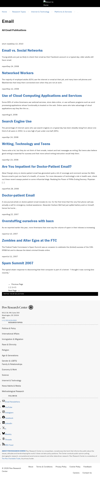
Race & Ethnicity (9, 344)
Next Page (14, 290)
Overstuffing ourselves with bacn (28, 221)
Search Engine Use (17, 121)
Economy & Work (9, 369)
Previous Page (15, 284)
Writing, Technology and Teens (26, 144)
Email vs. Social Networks (22, 50)
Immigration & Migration (12, 339)
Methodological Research (13, 391)
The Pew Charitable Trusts (11, 458)
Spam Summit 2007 (17, 263)
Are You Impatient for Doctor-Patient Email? (36, 166)
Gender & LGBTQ (9, 360)
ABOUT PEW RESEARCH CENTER (14, 451)
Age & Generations (10, 355)
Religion (5, 350)
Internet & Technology (11, 380)
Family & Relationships (12, 364)
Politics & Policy (9, 328)
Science (5, 375)
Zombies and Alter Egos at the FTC (29, 240)
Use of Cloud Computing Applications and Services (42, 95)
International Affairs (10, 333)
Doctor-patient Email (18, 195)
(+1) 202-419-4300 (9, 320)
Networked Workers (17, 73)
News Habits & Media (11, 385)
